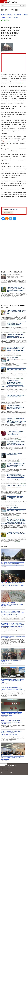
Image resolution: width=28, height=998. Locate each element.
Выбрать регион (4, 770)
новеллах (21, 83)
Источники (17, 14)
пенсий (22, 81)
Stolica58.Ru (13, 209)
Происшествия (6, 17)
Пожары (15, 17)
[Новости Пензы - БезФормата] (8, 2)
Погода (24, 14)
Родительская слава (10, 141)
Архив (10, 14)
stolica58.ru (6, 51)
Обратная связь (4, 769)
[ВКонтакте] (3, 218)
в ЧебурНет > (5, 20)
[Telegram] (10, 218)
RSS (11, 772)
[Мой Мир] (14, 218)
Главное (4, 14)
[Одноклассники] (7, 218)
